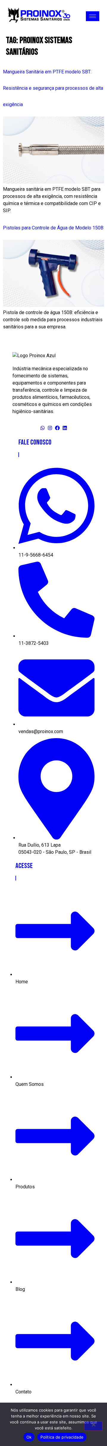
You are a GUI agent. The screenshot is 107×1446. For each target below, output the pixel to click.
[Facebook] (57, 428)
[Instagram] (50, 428)
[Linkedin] (64, 428)
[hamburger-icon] (92, 16)
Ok (29, 1437)
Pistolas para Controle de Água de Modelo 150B (53, 228)
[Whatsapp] (42, 428)
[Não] (93, 1426)
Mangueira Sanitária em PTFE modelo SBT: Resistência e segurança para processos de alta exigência (53, 88)
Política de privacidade (62, 1437)
